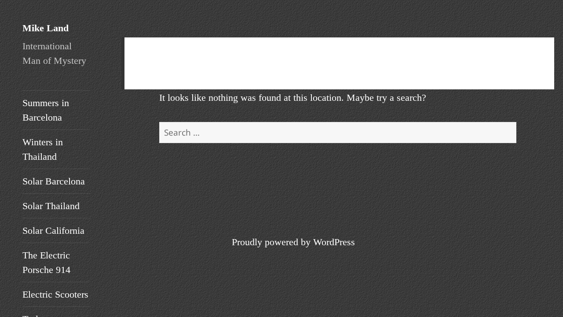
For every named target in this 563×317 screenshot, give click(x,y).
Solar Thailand (51, 205)
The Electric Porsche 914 (46, 262)
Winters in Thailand (42, 149)
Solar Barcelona (53, 181)
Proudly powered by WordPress (293, 241)
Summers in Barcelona (45, 110)
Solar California (53, 230)
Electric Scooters (55, 294)
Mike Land (45, 27)
